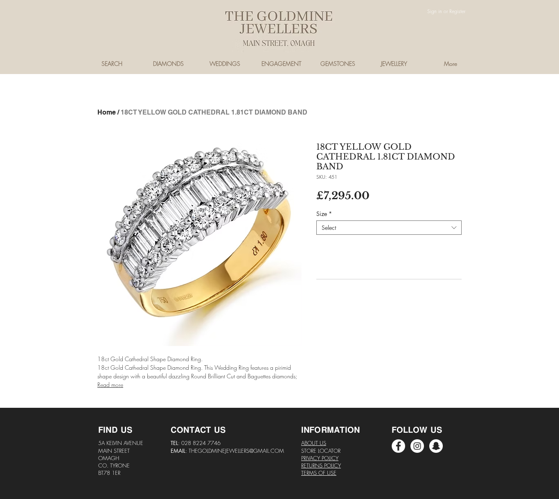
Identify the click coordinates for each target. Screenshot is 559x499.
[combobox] (389, 227)
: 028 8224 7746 (199, 443)
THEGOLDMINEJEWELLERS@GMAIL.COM (236, 450)
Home (106, 112)
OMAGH (108, 458)
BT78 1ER (109, 473)
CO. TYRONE (114, 465)
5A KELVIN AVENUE (120, 443)
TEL (174, 443)
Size (324, 213)
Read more (110, 385)
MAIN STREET (114, 450)
